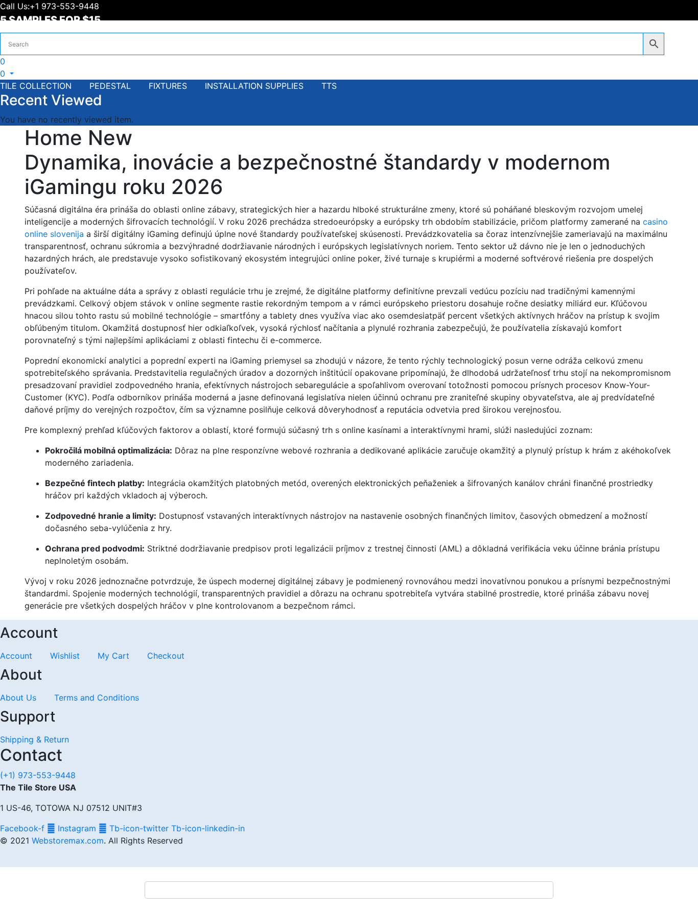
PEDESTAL (110, 86)
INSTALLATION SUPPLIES (254, 86)
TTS (329, 86)
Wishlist (65, 656)
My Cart (113, 656)
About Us (18, 697)
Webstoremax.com (68, 840)
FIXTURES (168, 86)
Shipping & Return (34, 739)
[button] (7, 73)
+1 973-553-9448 (66, 6)
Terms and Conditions (96, 697)
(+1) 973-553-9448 (38, 775)
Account (16, 656)
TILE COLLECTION (36, 86)
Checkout (165, 656)
